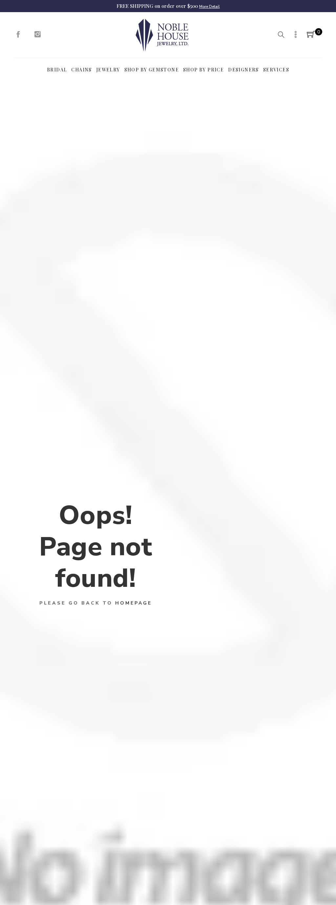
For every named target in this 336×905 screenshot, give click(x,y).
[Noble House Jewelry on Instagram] (37, 36)
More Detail (209, 6)
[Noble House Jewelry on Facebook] (18, 36)
